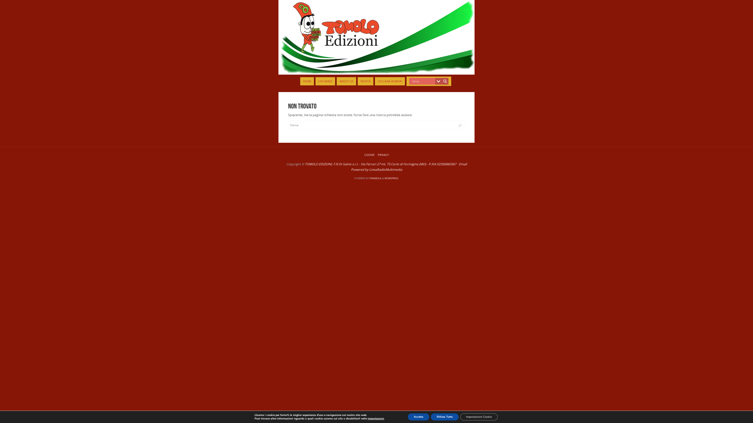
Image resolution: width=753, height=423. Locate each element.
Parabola (375, 178)
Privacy (383, 155)
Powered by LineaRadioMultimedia (376, 169)
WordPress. (392, 178)
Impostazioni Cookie (479, 417)
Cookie (369, 155)
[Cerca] (460, 125)
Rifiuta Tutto (445, 417)
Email (463, 164)
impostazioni (376, 418)
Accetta (418, 417)
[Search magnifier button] (445, 81)
